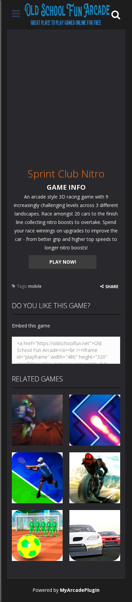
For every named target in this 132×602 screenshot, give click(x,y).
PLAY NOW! (62, 262)
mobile (35, 286)
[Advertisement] (66, 96)
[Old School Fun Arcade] (67, 14)
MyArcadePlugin (80, 590)
